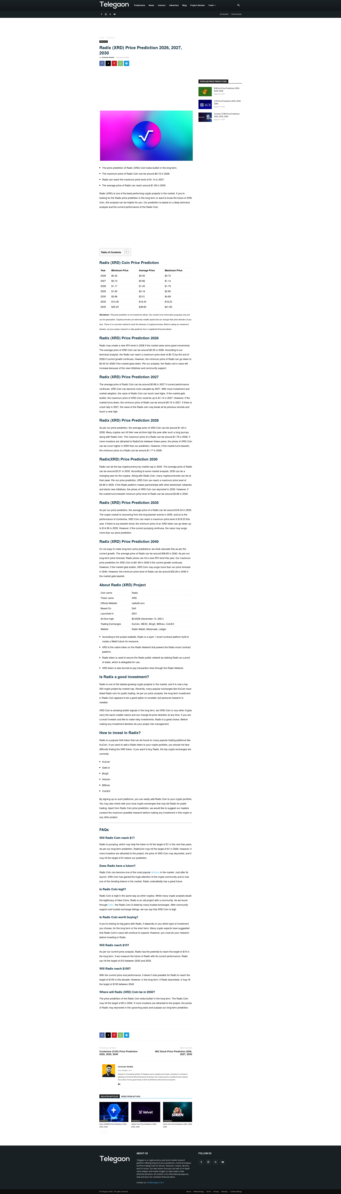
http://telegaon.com (125, 1070)
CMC (111, 904)
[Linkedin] (120, 1084)
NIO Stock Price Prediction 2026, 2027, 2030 (173, 1053)
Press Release (236, 14)
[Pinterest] (114, 63)
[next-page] (105, 1132)
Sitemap (224, 1191)
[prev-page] (101, 1132)
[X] (110, 14)
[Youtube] (115, 14)
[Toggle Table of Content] (125, 252)
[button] (238, 5)
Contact (162, 5)
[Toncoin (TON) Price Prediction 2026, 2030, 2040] (205, 117)
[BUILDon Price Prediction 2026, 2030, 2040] (205, 91)
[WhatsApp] (120, 63)
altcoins (155, 872)
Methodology (199, 1191)
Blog (184, 5)
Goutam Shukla (108, 57)
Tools (211, 5)
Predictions (139, 5)
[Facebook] (101, 14)
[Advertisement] (145, 89)
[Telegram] (126, 63)
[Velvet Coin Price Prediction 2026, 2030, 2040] (145, 1112)
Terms (208, 1191)
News (151, 5)
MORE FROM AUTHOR (130, 1096)
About (188, 1191)
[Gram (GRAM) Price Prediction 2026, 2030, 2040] (113, 1112)
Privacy (216, 1191)
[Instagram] (106, 14)
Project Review (197, 5)
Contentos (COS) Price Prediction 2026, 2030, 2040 (118, 1053)
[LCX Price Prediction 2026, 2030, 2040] (205, 104)
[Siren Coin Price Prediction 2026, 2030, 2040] (177, 1112)
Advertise (174, 5)
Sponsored (224, 14)
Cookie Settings (236, 1191)
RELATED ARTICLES (109, 1096)
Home (101, 38)
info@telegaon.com (155, 1182)
